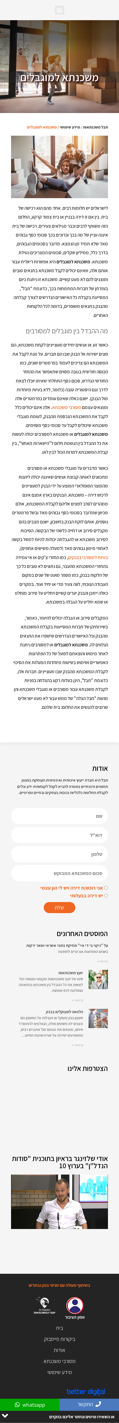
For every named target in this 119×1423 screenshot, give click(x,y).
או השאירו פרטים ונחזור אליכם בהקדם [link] (82, 1417)
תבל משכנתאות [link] (95, 127)
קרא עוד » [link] (102, 961)
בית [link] (59, 1328)
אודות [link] (59, 1350)
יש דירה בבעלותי (86, 895)
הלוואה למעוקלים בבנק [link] (64, 1011)
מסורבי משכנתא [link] (66, 407)
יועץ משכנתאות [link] (70, 972)
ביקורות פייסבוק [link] (59, 1339)
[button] (59, 10)
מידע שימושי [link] (70, 127)
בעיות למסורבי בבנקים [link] (88, 557)
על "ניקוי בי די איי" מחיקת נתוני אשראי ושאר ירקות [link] (67, 945)
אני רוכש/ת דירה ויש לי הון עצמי (71, 888)
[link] (98, 986)
